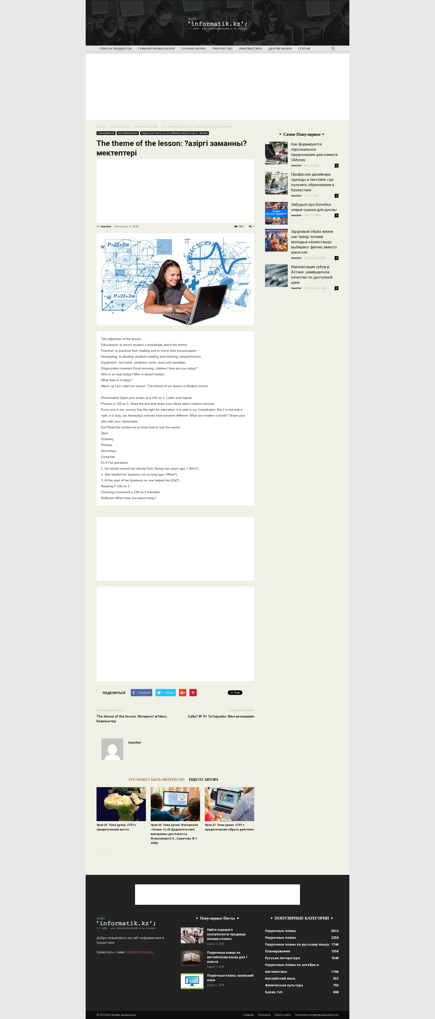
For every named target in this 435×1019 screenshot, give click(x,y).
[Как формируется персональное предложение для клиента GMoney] (276, 153)
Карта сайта (283, 1015)
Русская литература (282, 958)
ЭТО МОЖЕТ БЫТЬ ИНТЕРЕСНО (156, 779)
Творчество (222, 48)
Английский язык (146, 127)
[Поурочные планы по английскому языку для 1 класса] (192, 958)
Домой (101, 127)
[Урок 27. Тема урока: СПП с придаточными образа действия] (229, 804)
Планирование (120, 127)
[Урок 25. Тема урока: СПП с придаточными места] (121, 804)
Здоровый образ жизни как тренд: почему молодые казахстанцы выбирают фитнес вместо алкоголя (314, 242)
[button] (333, 48)
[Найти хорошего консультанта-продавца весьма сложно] (192, 935)
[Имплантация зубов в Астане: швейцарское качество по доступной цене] (276, 275)
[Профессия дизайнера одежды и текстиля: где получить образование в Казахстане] (276, 183)
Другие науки (280, 48)
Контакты (264, 1015)
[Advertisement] (217, 85)
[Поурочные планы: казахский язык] (192, 981)
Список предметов (116, 48)
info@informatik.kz (140, 952)
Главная (248, 1015)
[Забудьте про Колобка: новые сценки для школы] (276, 213)
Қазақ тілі (273, 992)
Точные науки (193, 48)
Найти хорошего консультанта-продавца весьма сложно (226, 934)
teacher (106, 226)
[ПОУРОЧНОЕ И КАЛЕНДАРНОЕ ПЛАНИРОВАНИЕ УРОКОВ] (217, 23)
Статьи (304, 48)
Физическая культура (284, 985)
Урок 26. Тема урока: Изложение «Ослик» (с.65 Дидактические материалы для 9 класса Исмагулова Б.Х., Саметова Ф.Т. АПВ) (174, 834)
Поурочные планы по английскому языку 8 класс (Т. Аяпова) (174, 133)
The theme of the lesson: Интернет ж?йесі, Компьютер (132, 718)
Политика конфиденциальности (316, 1015)
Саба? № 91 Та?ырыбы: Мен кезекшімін (221, 716)
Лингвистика (250, 48)
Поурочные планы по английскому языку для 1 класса (227, 957)
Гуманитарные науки (156, 48)
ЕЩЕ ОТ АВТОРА (203, 779)
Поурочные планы (280, 931)
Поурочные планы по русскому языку (297, 944)
